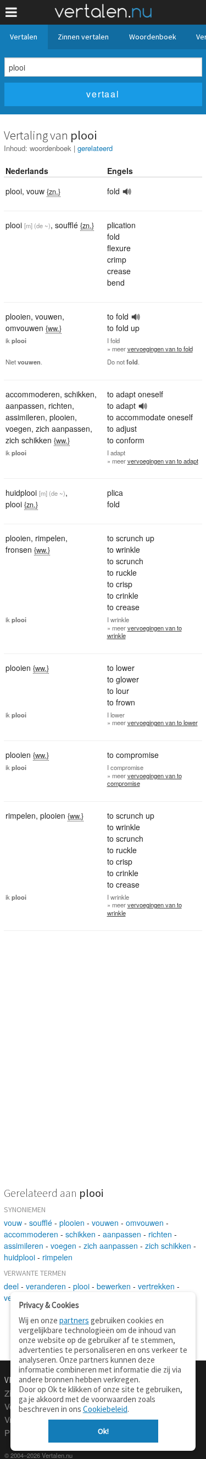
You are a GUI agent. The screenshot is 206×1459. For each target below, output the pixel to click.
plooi (81, 1286)
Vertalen (23, 37)
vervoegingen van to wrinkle (144, 631)
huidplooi (19, 1257)
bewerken (114, 1286)
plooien (72, 1222)
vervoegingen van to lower (162, 722)
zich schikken (168, 1245)
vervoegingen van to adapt (162, 460)
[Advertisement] (103, 1066)
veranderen (46, 1286)
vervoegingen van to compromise (144, 779)
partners (74, 1320)
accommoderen (31, 1234)
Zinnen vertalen (83, 37)
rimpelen (57, 1257)
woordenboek (50, 148)
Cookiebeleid (105, 1409)
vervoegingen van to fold (160, 348)
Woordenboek (152, 37)
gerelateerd (95, 148)
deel (11, 1286)
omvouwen (145, 1222)
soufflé (40, 1222)
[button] (11, 12)
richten (160, 1234)
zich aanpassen (110, 1245)
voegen (63, 1245)
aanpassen (122, 1234)
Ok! (103, 1431)
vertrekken (156, 1286)
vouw (13, 1222)
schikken (80, 1234)
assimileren (23, 1245)
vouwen (105, 1222)
